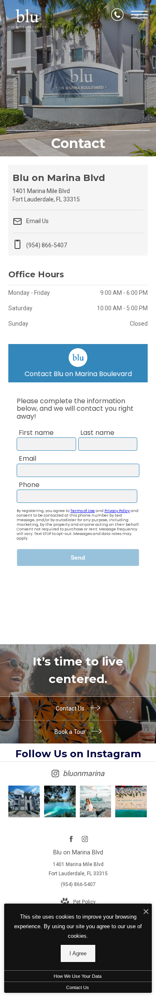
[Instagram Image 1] (24, 801)
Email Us (37, 221)
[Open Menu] (139, 14)
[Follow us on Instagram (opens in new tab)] (85, 839)
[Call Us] (117, 14)
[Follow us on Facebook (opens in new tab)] (71, 839)
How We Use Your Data (78, 976)
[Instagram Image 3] (95, 801)
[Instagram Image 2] (60, 801)
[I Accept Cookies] (146, 912)
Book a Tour (70, 731)
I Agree (78, 953)
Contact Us (71, 708)
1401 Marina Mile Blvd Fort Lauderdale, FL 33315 (78, 868)
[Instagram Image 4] (131, 801)
